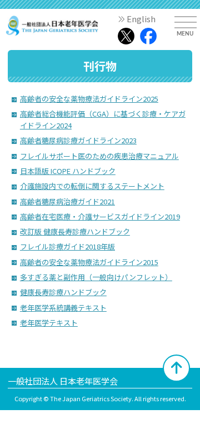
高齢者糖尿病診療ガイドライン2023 (78, 140)
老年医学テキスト (49, 322)
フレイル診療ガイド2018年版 (67, 246)
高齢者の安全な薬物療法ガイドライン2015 (89, 262)
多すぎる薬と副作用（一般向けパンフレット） (96, 277)
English (141, 18)
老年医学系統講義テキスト (63, 307)
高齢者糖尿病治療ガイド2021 (67, 201)
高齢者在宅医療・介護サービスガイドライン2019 (100, 216)
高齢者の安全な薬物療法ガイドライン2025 (89, 98)
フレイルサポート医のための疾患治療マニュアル (99, 156)
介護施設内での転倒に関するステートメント (92, 186)
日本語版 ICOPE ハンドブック (68, 171)
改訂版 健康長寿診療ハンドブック (75, 231)
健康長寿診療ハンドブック (63, 292)
